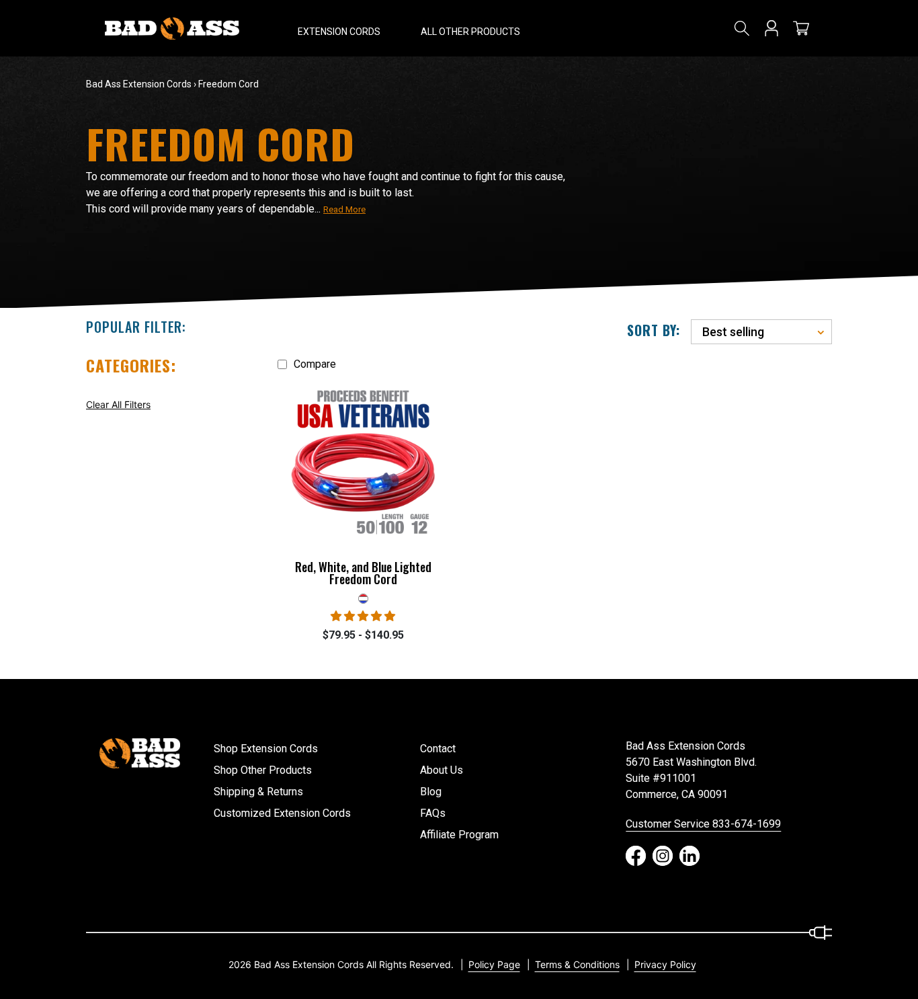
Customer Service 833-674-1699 (703, 823)
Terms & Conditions (577, 964)
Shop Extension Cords (266, 748)
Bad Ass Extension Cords (139, 84)
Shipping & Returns (258, 791)
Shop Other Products (263, 770)
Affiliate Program (459, 834)
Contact (438, 748)
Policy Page (494, 964)
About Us (441, 770)
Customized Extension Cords (282, 813)
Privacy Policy (665, 964)
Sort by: (653, 330)
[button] (339, 28)
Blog (431, 791)
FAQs (433, 813)
